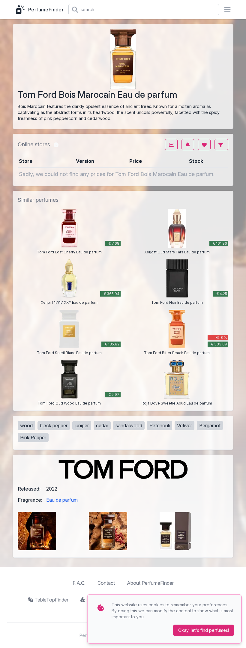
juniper (82, 426)
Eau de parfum (62, 500)
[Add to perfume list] (204, 144)
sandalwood (129, 426)
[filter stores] (221, 144)
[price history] (171, 144)
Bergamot (209, 426)
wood (26, 426)
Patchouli (159, 426)
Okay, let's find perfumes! (203, 630)
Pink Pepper (33, 437)
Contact (106, 583)
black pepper (54, 426)
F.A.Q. (79, 583)
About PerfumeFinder (150, 583)
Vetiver (184, 426)
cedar (102, 426)
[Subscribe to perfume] (188, 144)
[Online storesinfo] (56, 144)
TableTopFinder (51, 600)
